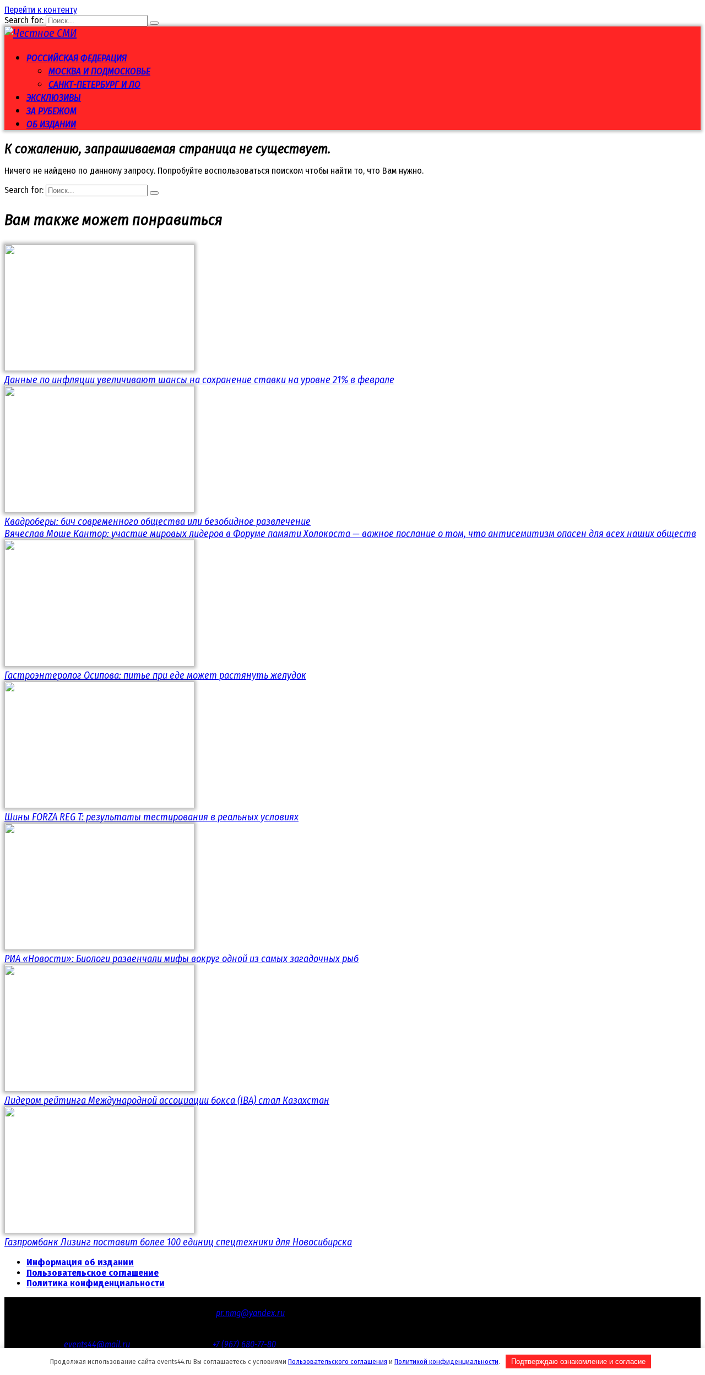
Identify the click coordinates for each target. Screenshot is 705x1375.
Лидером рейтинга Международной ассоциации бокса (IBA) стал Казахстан (166, 1100)
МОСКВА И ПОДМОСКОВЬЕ (99, 71)
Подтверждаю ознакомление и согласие (578, 1361)
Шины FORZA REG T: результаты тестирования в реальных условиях (151, 817)
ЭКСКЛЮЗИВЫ (53, 98)
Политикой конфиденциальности (446, 1361)
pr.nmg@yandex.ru (250, 1313)
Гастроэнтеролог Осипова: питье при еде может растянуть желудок (155, 675)
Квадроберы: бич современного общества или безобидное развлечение (157, 521)
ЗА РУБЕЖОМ (51, 111)
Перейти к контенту (40, 9)
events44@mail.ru (97, 1344)
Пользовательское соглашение (92, 1273)
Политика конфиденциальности (95, 1283)
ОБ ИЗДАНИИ (51, 124)
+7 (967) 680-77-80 (244, 1344)
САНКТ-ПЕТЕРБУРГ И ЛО (94, 84)
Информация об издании (80, 1262)
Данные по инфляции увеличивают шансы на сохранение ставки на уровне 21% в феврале (199, 380)
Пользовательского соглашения (337, 1361)
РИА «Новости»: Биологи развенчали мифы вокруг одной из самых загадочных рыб (181, 959)
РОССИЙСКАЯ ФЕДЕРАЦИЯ (76, 58)
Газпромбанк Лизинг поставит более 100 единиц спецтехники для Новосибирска (178, 1242)
